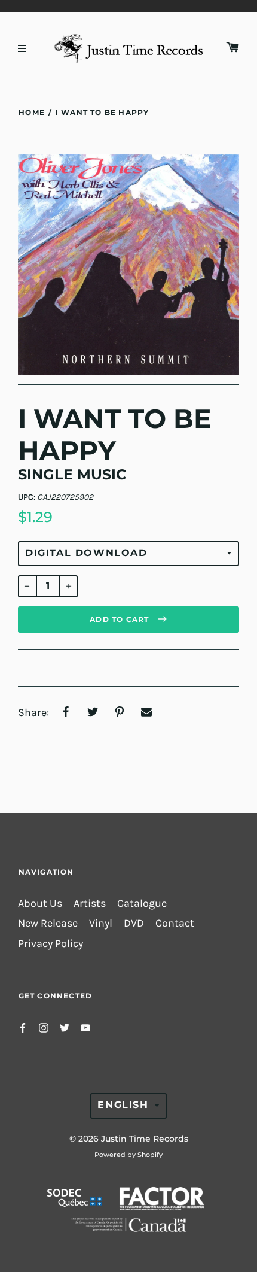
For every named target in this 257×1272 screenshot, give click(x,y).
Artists (90, 903)
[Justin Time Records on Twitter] (64, 1027)
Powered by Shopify (128, 1154)
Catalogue (142, 903)
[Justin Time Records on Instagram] (43, 1027)
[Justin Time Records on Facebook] (22, 1027)
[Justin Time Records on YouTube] (85, 1027)
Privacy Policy (50, 943)
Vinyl (100, 923)
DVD (134, 923)
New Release (48, 923)
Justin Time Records (144, 1138)
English (122, 1104)
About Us (40, 903)
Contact (174, 923)
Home (32, 112)
